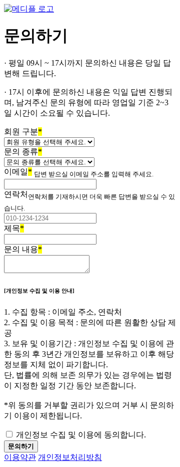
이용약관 (20, 457)
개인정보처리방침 (70, 457)
